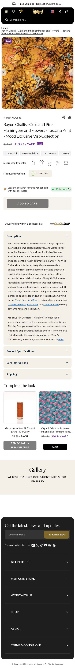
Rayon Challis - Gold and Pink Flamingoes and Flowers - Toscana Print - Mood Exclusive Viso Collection (35, 32)
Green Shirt (42, 174)
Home (4, 27)
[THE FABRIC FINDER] (13, 11)
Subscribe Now (56, 534)
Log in (11, 187)
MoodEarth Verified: (14, 173)
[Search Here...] (6, 20)
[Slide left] (3, 72)
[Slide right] (71, 72)
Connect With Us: (15, 545)
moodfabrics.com (36, 664)
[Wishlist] (20, 11)
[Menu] (6, 11)
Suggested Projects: (14, 162)
